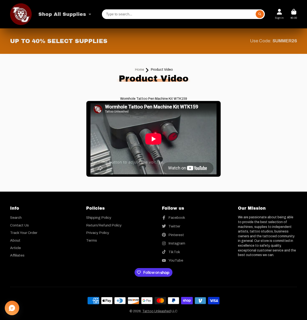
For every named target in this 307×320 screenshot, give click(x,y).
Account (279, 14)
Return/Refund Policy (104, 225)
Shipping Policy (98, 217)
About (15, 240)
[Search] (260, 14)
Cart (293, 14)
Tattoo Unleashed (156, 311)
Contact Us (19, 225)
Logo (21, 14)
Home (139, 69)
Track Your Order (23, 233)
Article (15, 248)
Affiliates (17, 255)
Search (16, 217)
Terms (91, 240)
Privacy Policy (97, 233)
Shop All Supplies (62, 14)
